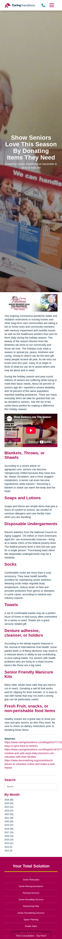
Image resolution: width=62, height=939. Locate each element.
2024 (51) (8, 807)
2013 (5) (8, 847)
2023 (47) (8, 810)
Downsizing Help (31, 906)
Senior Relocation (31, 879)
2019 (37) (8, 825)
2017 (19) (8, 832)
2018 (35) (8, 829)
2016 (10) (8, 836)
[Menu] (51, 5)
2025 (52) (8, 803)
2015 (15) (8, 839)
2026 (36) (8, 799)
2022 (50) (8, 814)
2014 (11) (8, 843)
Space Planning (31, 919)
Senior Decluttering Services (31, 913)
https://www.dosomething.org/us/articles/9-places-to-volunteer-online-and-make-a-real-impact (29, 764)
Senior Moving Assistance (31, 886)
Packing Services (31, 893)
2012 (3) (8, 850)
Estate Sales (31, 926)
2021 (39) (8, 818)
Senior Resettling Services (31, 899)
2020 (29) (8, 821)
